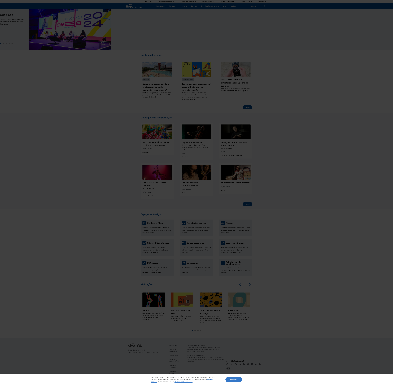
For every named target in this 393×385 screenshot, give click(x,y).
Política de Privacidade (183, 382)
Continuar (233, 379)
